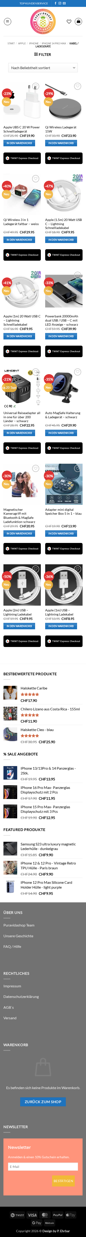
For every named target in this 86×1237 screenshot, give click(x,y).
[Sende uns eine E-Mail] (64, 3)
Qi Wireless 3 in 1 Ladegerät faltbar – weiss (21, 222)
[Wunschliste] (69, 22)
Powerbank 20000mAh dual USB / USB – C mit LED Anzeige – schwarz (61, 320)
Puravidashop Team (18, 925)
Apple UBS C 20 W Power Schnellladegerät (21, 129)
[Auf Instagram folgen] (59, 3)
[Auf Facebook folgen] (55, 3)
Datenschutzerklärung (21, 996)
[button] (7, 21)
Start (11, 43)
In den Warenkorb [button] (19, 142)
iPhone (34, 43)
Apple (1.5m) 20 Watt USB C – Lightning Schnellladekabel (63, 224)
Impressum (12, 986)
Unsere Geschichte (18, 936)
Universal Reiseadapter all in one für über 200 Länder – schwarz (21, 417)
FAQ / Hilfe (12, 946)
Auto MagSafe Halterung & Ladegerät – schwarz (62, 415)
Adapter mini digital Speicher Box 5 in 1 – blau (63, 512)
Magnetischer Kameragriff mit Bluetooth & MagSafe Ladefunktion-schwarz (19, 516)
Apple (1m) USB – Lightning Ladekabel (59, 612)
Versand (10, 1018)
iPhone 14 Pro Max (54, 43)
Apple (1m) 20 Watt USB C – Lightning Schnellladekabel (22, 320)
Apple (22, 43)
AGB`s (8, 1007)
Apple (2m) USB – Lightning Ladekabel (17, 612)
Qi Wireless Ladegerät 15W (60, 129)
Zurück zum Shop (43, 1102)
